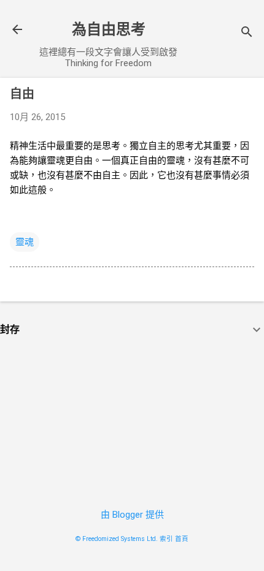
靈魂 (24, 242)
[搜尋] (246, 33)
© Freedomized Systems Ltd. (117, 539)
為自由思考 (109, 29)
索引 (166, 539)
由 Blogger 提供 (132, 514)
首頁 (181, 539)
